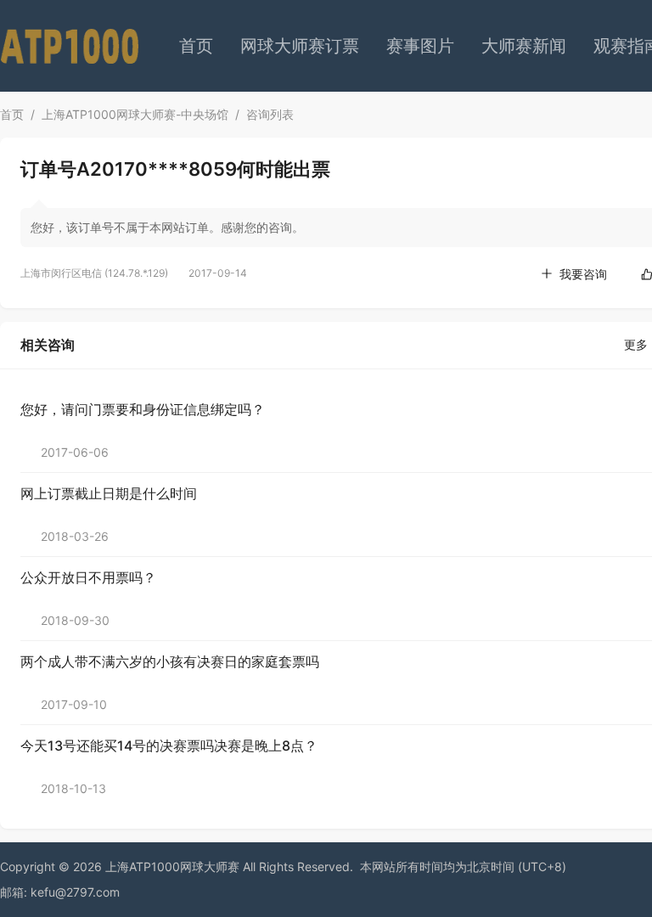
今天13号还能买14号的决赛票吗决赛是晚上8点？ (169, 745)
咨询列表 (270, 114)
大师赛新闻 (523, 46)
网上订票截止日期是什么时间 (108, 493)
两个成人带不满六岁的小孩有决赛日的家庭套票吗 (169, 661)
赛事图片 (420, 46)
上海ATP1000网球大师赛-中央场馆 (135, 114)
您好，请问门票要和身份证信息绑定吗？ (142, 409)
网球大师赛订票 (299, 46)
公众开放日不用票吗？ (88, 577)
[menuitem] (196, 45)
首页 (196, 46)
